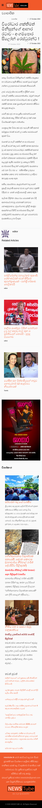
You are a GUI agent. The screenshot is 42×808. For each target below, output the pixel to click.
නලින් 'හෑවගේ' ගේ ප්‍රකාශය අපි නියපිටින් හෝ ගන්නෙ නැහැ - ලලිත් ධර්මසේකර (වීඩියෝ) (21, 681)
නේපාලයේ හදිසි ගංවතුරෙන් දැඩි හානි (19, 699)
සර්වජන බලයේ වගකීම (18, 502)
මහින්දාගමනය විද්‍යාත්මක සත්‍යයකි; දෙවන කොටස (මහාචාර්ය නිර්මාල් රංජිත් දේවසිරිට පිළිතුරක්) (19, 561)
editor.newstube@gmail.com (27, 778)
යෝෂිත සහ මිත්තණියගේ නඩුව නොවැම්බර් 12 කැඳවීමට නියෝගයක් (20, 383)
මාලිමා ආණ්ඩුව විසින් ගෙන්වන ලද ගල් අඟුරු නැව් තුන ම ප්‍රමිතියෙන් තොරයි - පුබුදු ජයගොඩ (21, 332)
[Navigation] (3, 5)
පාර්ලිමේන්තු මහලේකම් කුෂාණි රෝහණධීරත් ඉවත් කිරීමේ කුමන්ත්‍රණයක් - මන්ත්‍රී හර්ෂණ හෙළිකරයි (21, 280)
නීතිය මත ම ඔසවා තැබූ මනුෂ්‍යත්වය (18, 628)
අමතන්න (25, 794)
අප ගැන (16, 794)
